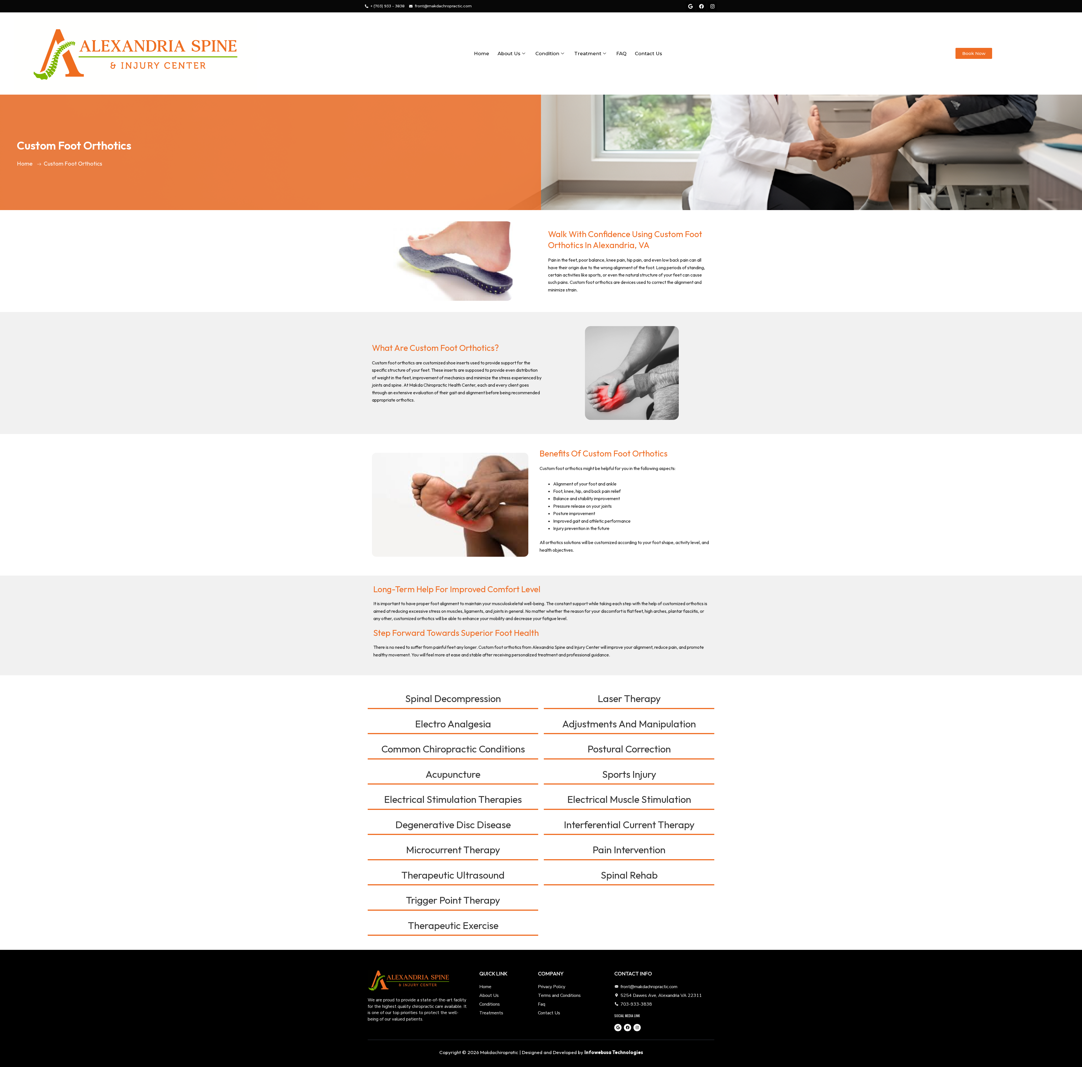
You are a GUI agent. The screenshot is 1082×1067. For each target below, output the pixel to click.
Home (481, 53)
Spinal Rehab (629, 875)
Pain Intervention (629, 849)
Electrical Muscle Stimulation (629, 799)
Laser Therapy (629, 698)
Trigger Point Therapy (453, 900)
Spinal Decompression (453, 698)
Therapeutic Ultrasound (453, 875)
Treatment (587, 53)
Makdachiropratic (499, 1052)
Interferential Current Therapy (629, 824)
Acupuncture (452, 774)
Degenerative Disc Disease (453, 824)
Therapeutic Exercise (453, 925)
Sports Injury (629, 774)
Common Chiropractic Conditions (453, 749)
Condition (547, 53)
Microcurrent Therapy (453, 849)
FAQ (621, 53)
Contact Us (648, 53)
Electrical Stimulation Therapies (453, 799)
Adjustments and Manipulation (629, 724)
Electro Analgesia (453, 724)
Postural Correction (629, 749)
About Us (509, 53)
